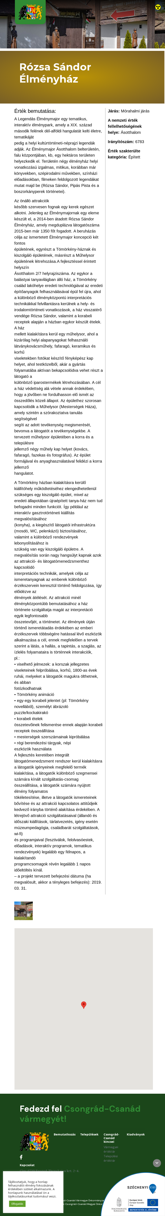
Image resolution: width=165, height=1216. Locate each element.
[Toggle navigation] (144, 13)
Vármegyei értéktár (111, 1149)
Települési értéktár (111, 1158)
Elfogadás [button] (17, 1204)
